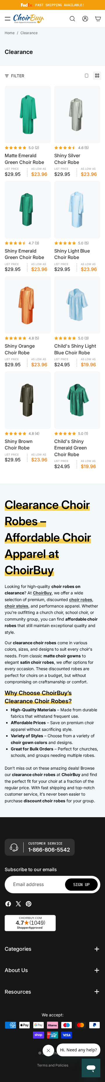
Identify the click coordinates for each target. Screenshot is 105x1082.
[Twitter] (18, 903)
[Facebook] (8, 903)
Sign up (81, 884)
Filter (17, 75)
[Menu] (7, 18)
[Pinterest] (28, 903)
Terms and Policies (52, 1065)
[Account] (85, 18)
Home (10, 33)
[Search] (72, 18)
